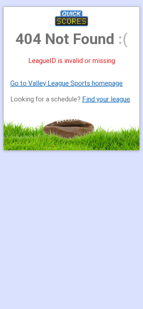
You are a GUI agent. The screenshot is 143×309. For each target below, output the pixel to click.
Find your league (106, 99)
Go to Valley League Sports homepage (66, 83)
